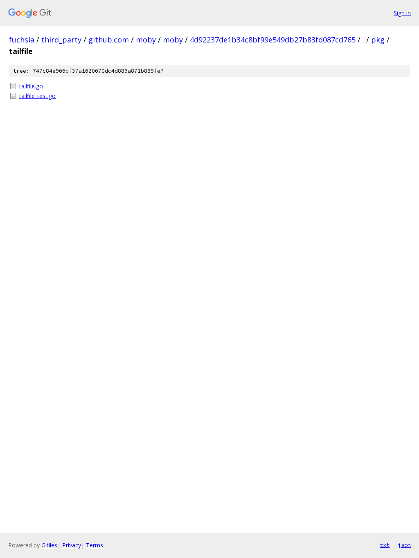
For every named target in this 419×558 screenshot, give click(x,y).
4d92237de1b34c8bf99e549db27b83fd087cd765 (273, 40)
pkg (378, 40)
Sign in (402, 13)
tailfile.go (31, 86)
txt (385, 545)
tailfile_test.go (37, 96)
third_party (61, 40)
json (404, 545)
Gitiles (49, 545)
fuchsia (21, 40)
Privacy (71, 545)
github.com (108, 40)
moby (146, 40)
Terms (94, 545)
